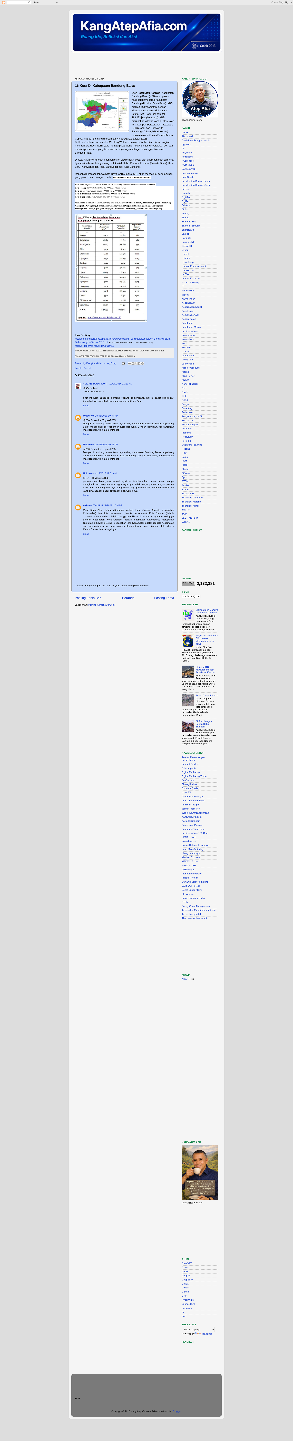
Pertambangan (190, 424)
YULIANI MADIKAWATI (95, 383)
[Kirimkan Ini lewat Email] (129, 363)
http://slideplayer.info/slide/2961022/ (94, 345)
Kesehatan (187, 323)
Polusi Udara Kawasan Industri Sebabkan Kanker (205, 670)
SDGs (185, 465)
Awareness (188, 161)
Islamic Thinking (190, 282)
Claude (185, 1267)
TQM (184, 513)
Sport (185, 477)
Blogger (177, 1411)
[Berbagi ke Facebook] (139, 363)
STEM (185, 481)
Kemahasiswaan (190, 315)
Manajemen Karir (191, 368)
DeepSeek (187, 1279)
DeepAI (186, 1275)
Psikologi (186, 441)
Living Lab (187, 359)
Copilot (185, 1271)
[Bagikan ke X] (136, 363)
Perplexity (187, 1308)
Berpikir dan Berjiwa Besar (196, 181)
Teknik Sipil (188, 493)
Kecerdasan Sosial (192, 307)
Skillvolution (188, 894)
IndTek (185, 274)
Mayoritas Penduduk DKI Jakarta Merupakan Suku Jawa (207, 639)
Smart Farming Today (193, 898)
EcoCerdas (188, 780)
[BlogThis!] (132, 363)
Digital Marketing (191, 772)
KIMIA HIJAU (189, 837)
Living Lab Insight (191, 853)
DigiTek (186, 201)
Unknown (88, 415)
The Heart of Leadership (195, 918)
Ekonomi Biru (189, 221)
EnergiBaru (188, 230)
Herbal (185, 254)
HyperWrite (188, 1300)
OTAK (185, 400)
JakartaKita (188, 290)
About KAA (187, 136)
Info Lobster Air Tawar (193, 800)
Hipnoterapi (188, 262)
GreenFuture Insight (192, 796)
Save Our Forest (191, 886)
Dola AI (185, 1283)
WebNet (186, 522)
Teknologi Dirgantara (193, 497)
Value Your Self (190, 518)
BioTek (185, 189)
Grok (184, 1296)
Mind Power (188, 376)
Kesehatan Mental (191, 327)
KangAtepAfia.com (192, 817)
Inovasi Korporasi (191, 278)
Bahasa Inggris (190, 173)
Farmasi (186, 238)
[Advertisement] (133, 65)
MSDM (185, 380)
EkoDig (185, 213)
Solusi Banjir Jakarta (207, 695)
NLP (184, 388)
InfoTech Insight (190, 804)
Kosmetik (187, 347)
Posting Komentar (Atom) (101, 605)
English (186, 234)
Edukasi (186, 205)
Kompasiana (188, 335)
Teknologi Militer (190, 506)
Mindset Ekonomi (191, 857)
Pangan (186, 404)
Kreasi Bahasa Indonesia (195, 845)
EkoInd (185, 217)
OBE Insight (188, 869)
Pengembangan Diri (192, 416)
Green (185, 250)
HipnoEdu (187, 792)
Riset (184, 453)
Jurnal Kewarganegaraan (195, 813)
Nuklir (185, 392)
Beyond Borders (190, 764)
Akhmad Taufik (91, 505)
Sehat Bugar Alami (192, 890)
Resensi (186, 449)
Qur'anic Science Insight (195, 882)
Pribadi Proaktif (190, 877)
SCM (184, 461)
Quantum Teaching (192, 444)
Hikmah (186, 258)
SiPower (186, 473)
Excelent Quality (190, 788)
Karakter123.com (191, 821)
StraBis (185, 485)
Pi (183, 1312)
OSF (184, 396)
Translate (207, 1334)
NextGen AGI (189, 865)
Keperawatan (189, 319)
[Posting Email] (123, 363)
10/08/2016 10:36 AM (106, 444)
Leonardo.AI (188, 1304)
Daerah (87, 368)
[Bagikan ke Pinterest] (142, 363)
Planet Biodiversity (191, 873)
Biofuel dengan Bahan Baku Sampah (204, 724)
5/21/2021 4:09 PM (111, 505)
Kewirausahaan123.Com (195, 833)
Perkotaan (187, 420)
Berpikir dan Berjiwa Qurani (196, 185)
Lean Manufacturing (192, 849)
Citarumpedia (189, 768)
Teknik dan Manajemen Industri (199, 910)
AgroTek (186, 144)
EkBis (185, 209)
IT (183, 286)
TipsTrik (186, 509)
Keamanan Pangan (192, 825)
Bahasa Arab (189, 169)
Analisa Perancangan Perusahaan (193, 758)
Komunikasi (188, 339)
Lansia (185, 351)
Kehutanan (187, 311)
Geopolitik (187, 246)
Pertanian (187, 428)
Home (185, 132)
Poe (184, 1316)
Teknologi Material (191, 501)
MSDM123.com (190, 861)
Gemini (185, 1291)
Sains (185, 457)
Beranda (128, 598)
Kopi (184, 343)
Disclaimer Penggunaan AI (196, 140)
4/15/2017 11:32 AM (106, 473)
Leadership (188, 355)
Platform (186, 432)
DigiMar (186, 197)
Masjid (185, 372)
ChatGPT (187, 1263)
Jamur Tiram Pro (191, 808)
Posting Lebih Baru (89, 598)
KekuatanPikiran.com (193, 829)
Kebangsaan (188, 303)
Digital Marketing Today (194, 776)
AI (183, 148)
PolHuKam (187, 437)
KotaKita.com (189, 841)
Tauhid (185, 489)
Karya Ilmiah (188, 299)
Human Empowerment (194, 266)
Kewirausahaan (190, 331)
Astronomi (187, 156)
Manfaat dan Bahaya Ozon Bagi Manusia (207, 611)
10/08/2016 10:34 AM (106, 415)
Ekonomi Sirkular (191, 225)
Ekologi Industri (190, 784)
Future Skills (188, 242)
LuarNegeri (188, 363)
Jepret (185, 294)
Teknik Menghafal (191, 914)
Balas (86, 405)
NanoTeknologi (190, 384)
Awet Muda (188, 165)
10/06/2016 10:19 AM (120, 383)
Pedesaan (187, 412)
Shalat (185, 469)
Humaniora (188, 270)
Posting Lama (164, 598)
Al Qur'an (187, 152)
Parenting (187, 408)
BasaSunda (188, 177)
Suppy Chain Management (196, 906)
